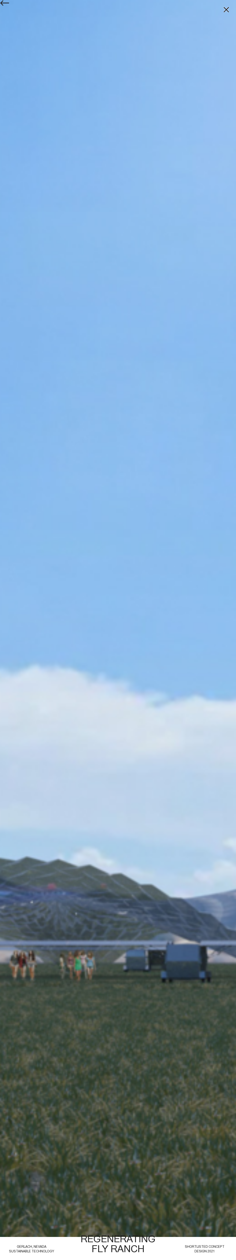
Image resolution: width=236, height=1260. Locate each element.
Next (177, 563)
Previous (59, 563)
